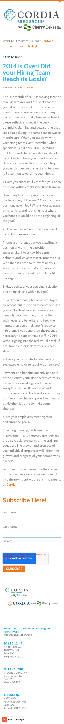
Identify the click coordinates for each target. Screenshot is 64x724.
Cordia (11, 485)
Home (7, 628)
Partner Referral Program (36, 628)
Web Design (10, 634)
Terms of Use (11, 631)
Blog (30, 87)
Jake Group (26, 634)
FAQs (17, 628)
